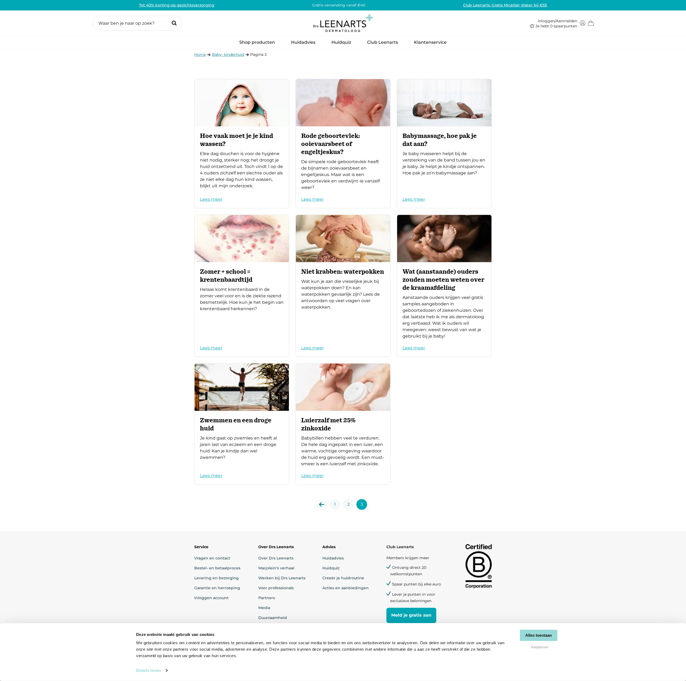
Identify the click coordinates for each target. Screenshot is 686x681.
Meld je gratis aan (411, 615)
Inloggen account (211, 597)
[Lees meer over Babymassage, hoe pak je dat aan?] (444, 143)
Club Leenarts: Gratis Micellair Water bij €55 (505, 5)
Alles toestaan (538, 635)
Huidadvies (303, 44)
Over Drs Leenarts (275, 558)
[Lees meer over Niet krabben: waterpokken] (343, 286)
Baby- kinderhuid (228, 54)
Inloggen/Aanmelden (557, 21)
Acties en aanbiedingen (345, 587)
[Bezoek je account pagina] (582, 23)
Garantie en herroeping (217, 587)
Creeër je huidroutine (343, 578)
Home (200, 54)
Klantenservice (430, 42)
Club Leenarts (382, 42)
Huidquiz (341, 42)
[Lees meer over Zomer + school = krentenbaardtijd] (242, 286)
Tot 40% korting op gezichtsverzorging (176, 5)
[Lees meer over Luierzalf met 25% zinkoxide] (343, 424)
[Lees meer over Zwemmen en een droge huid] (242, 424)
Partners (266, 597)
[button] (137, 23)
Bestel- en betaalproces (217, 568)
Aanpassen (539, 647)
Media (264, 607)
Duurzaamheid (272, 617)
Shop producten (257, 44)
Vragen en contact (212, 558)
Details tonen (148, 670)
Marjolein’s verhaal (276, 568)
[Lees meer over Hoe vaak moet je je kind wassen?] (242, 143)
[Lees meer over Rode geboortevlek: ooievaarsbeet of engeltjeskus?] (343, 143)
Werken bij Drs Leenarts (281, 578)
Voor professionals (276, 587)
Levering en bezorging (216, 578)
